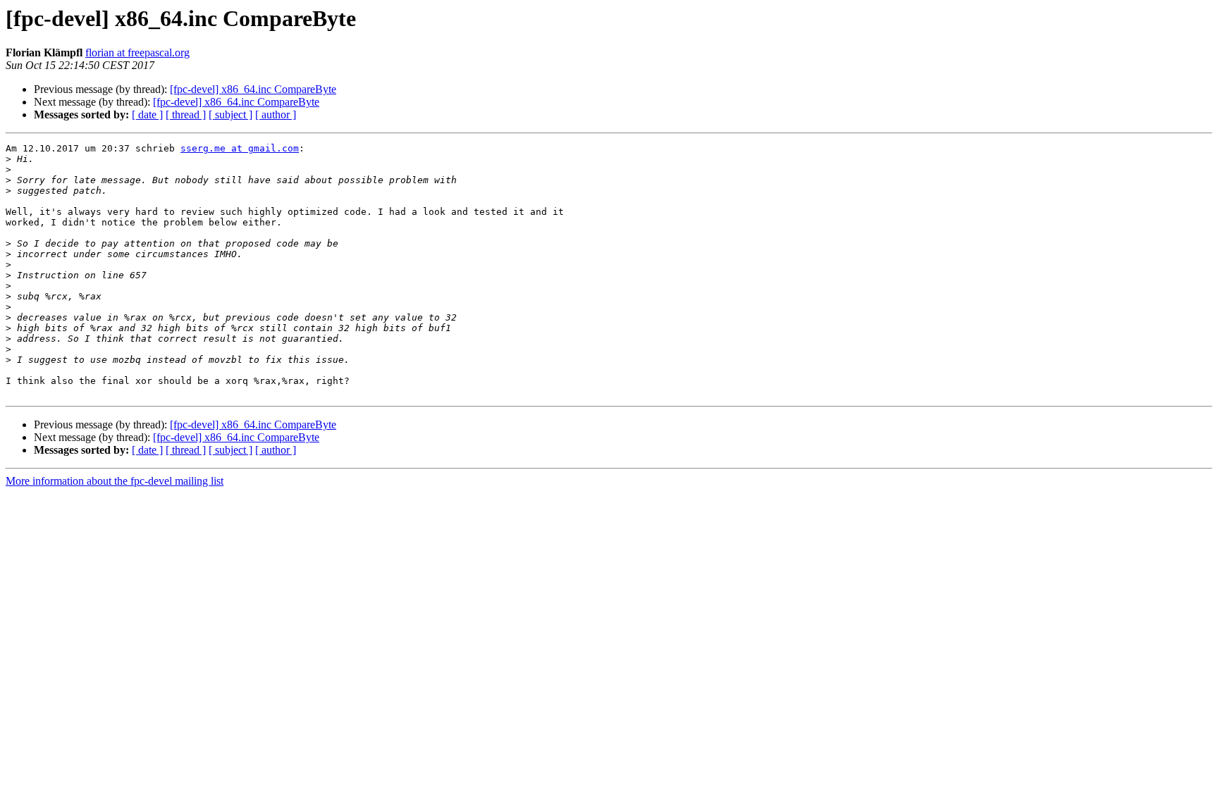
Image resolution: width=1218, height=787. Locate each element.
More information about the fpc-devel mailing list (114, 481)
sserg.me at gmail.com (239, 148)
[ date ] (147, 114)
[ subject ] (230, 114)
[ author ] (275, 114)
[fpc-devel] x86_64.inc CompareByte (253, 89)
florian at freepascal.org (137, 52)
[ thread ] (186, 114)
